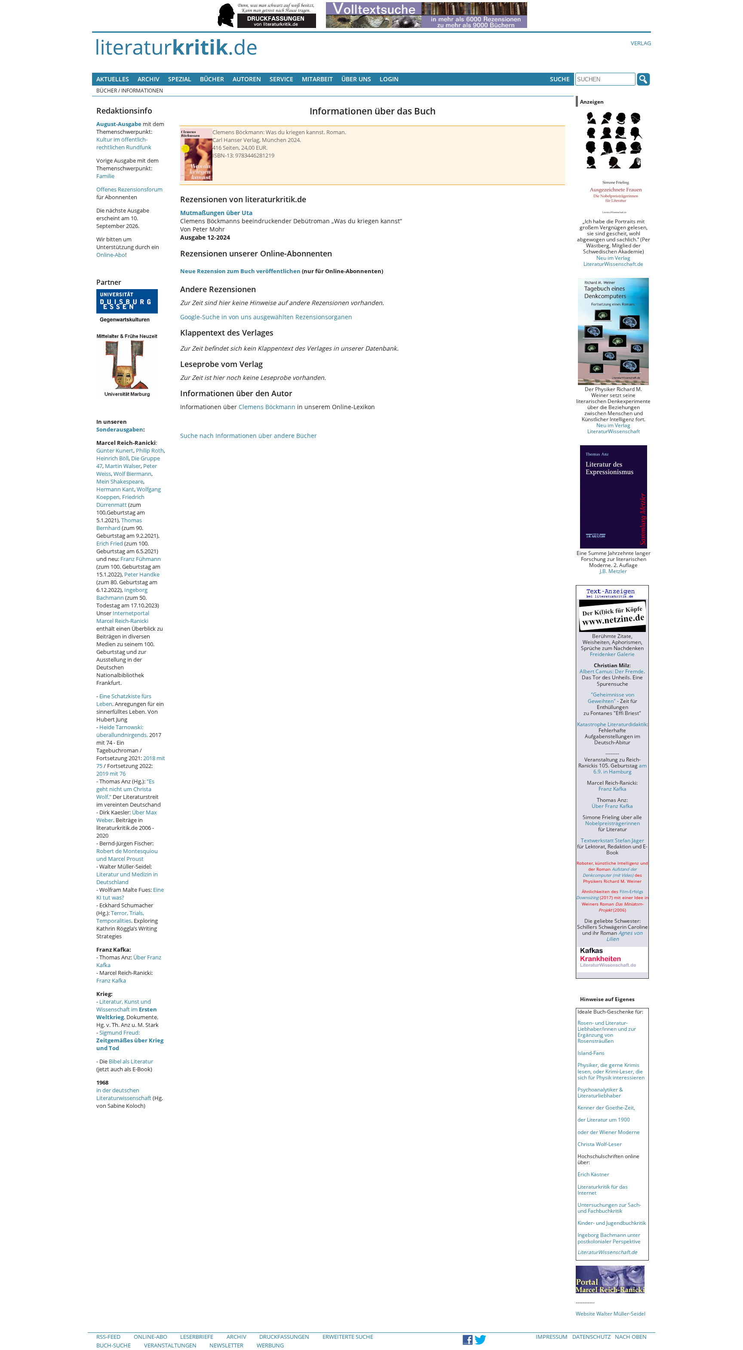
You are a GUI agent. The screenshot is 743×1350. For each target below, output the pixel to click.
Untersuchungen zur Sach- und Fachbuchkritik (609, 1207)
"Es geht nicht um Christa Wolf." (125, 789)
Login (389, 79)
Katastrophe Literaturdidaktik (612, 724)
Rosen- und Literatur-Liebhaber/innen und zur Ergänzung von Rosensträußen (606, 1031)
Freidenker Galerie (612, 653)
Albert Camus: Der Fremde (612, 671)
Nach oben (631, 1337)
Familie (105, 176)
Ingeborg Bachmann (121, 593)
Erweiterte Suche (347, 1337)
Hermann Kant (115, 489)
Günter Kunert (114, 450)
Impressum (552, 1337)
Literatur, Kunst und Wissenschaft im (126, 1009)
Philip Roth (150, 450)
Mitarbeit (317, 79)
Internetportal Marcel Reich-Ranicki (122, 617)
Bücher (212, 79)
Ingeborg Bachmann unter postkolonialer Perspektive (609, 1237)
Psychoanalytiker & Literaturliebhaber (600, 1092)
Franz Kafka (111, 980)
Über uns (356, 79)
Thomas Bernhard (119, 524)
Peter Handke (142, 574)
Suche (560, 79)
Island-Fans (591, 1052)
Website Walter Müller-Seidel (610, 1313)
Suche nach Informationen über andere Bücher (248, 436)
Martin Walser (123, 466)
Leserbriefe (196, 1337)
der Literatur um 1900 (603, 1119)
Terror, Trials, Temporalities (120, 917)
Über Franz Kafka (612, 805)
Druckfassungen (284, 1337)
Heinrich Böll (112, 458)
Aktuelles (112, 79)
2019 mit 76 (111, 773)
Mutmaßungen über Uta (216, 213)
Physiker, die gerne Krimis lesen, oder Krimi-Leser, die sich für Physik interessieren (611, 1070)
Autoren (247, 79)
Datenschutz (591, 1337)
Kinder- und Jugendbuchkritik (611, 1222)
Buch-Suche (113, 1345)
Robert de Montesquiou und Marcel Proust (127, 855)
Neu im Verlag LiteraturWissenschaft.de (613, 260)
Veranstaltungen (170, 1345)
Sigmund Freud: (129, 1040)
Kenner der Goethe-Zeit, (606, 1107)
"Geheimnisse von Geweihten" (611, 697)
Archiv (149, 79)
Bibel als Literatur (131, 1061)
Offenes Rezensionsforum (129, 189)
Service (281, 79)
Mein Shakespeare (119, 481)
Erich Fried (109, 543)
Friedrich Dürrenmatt (120, 501)
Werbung (270, 1345)
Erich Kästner (593, 1174)
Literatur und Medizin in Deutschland (127, 878)
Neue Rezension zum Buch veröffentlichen (240, 271)
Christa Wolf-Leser (599, 1143)
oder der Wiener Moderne (608, 1131)
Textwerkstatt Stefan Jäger (612, 840)
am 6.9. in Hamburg (620, 768)
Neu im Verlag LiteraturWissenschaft (613, 428)
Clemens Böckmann (267, 407)
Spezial (179, 79)
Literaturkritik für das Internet (602, 1189)
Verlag (641, 43)
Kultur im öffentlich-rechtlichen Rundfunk (123, 143)
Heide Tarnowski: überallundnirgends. (122, 731)
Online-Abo (110, 255)
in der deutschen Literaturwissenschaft (123, 1094)
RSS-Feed (108, 1337)
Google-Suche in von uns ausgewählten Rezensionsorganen (266, 317)
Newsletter (226, 1345)
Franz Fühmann (140, 559)
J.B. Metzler (613, 570)
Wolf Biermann (132, 474)
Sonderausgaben (119, 429)
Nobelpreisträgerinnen (612, 823)
